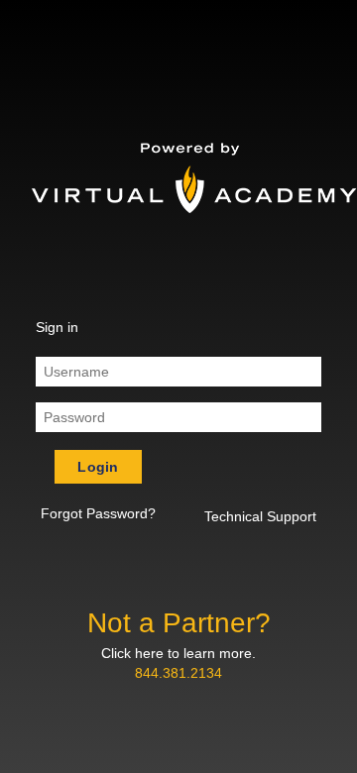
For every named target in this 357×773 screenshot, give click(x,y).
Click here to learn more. (178, 653)
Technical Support (260, 516)
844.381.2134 (178, 673)
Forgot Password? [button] (98, 513)
